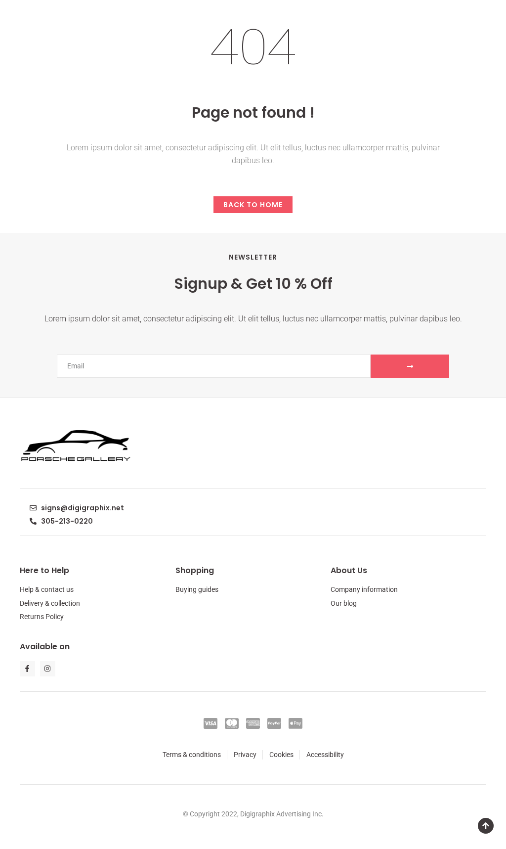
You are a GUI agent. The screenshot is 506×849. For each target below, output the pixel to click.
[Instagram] (47, 668)
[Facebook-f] (27, 668)
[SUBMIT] (410, 366)
